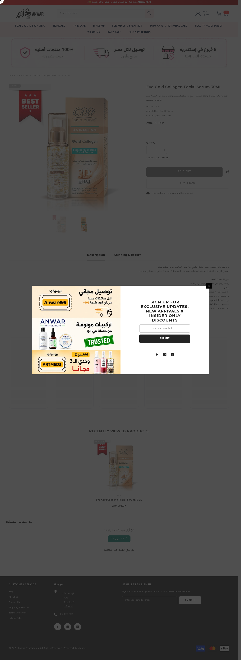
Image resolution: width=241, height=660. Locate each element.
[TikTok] (173, 354)
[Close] (209, 286)
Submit (165, 339)
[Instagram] (165, 354)
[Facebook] (157, 354)
